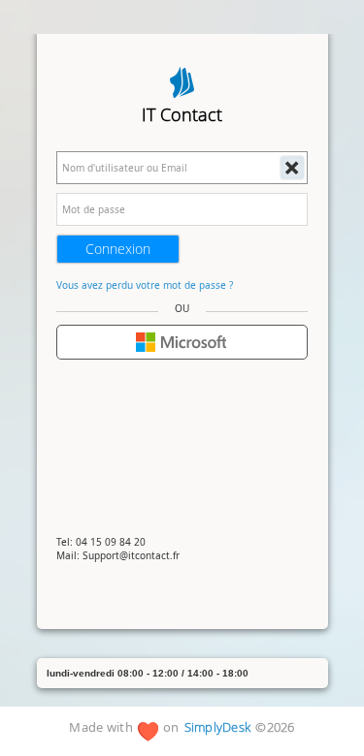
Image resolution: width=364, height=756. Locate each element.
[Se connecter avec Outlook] (182, 342)
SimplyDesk (217, 728)
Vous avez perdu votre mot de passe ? (144, 285)
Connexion (117, 248)
